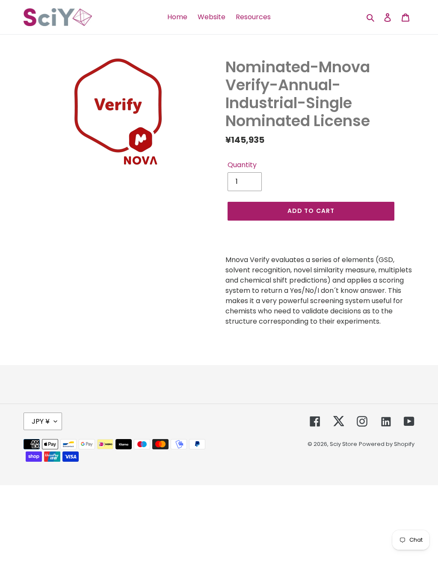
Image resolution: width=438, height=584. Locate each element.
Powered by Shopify (386, 444)
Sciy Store (343, 444)
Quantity (242, 165)
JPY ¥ (41, 421)
